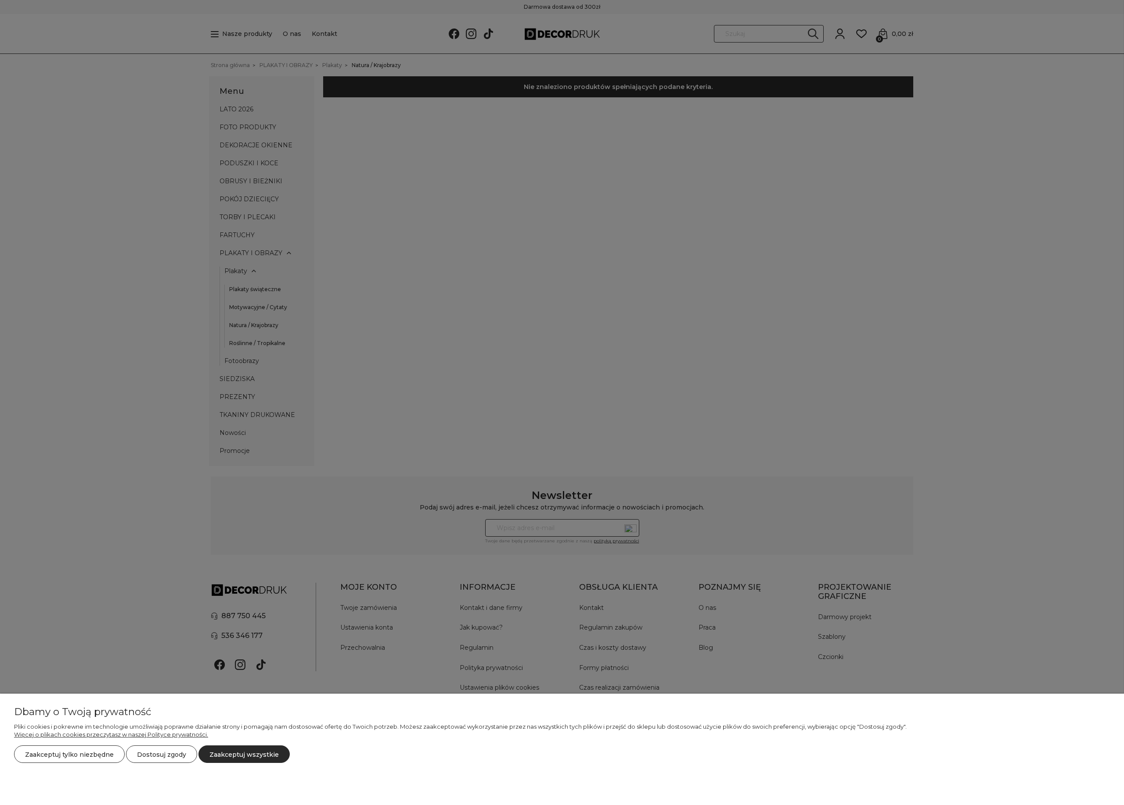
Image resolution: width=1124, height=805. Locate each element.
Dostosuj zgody (161, 755)
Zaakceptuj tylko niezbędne (69, 755)
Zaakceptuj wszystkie (244, 755)
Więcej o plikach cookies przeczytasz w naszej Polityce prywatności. (111, 734)
